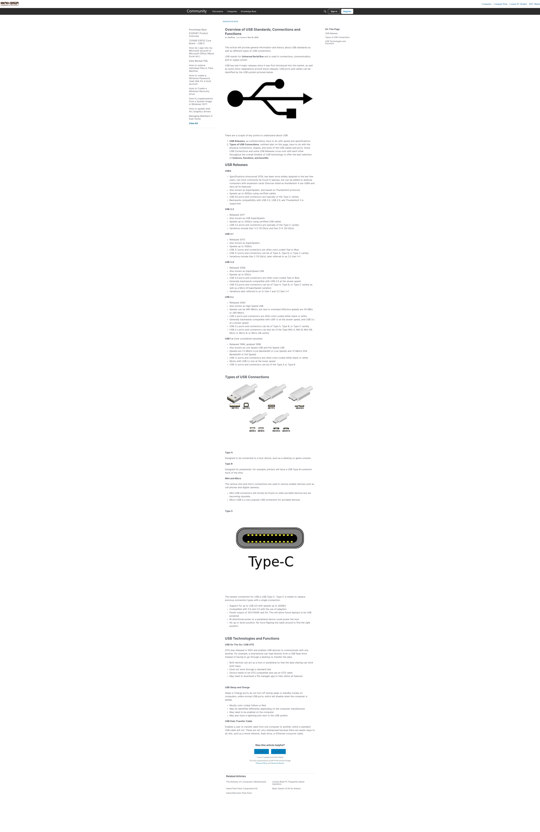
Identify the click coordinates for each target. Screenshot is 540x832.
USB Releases (331, 33)
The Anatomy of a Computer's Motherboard (246, 781)
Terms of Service (277, 763)
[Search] (325, 11)
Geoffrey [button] (231, 37)
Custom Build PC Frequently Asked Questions (288, 782)
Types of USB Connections (337, 37)
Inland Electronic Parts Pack (239, 793)
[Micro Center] (197, 11)
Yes (261, 751)
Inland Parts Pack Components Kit (241, 788)
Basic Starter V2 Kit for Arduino (286, 788)
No (278, 751)
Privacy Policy (261, 763)
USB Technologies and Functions (335, 42)
